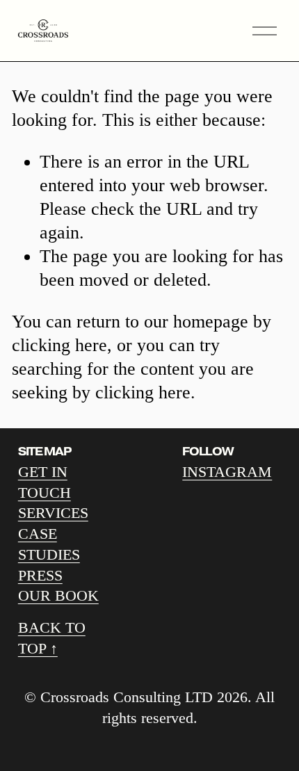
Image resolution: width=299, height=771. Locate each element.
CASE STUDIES (49, 544)
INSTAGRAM (227, 471)
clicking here (59, 345)
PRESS (40, 575)
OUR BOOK (58, 595)
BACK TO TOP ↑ (52, 638)
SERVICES (53, 512)
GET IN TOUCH (44, 482)
